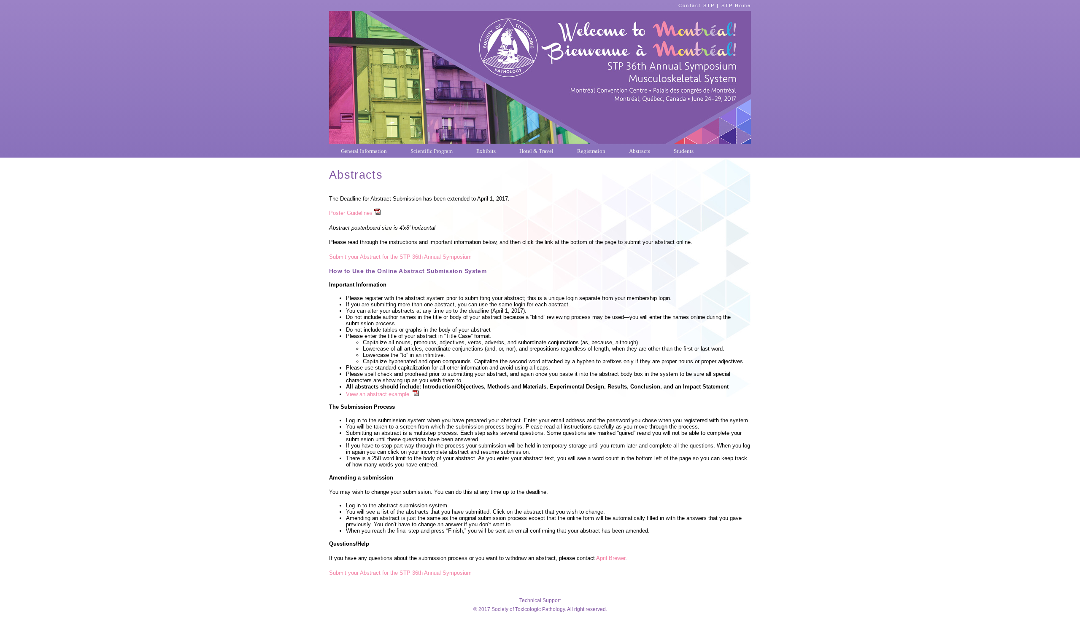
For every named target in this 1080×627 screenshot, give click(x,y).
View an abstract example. (378, 394)
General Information (364, 151)
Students (684, 151)
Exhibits (486, 151)
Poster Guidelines (351, 213)
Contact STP (696, 5)
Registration (591, 151)
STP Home (736, 5)
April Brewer (610, 558)
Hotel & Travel (536, 151)
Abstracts (639, 151)
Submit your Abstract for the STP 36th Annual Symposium (400, 257)
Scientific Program (431, 151)
